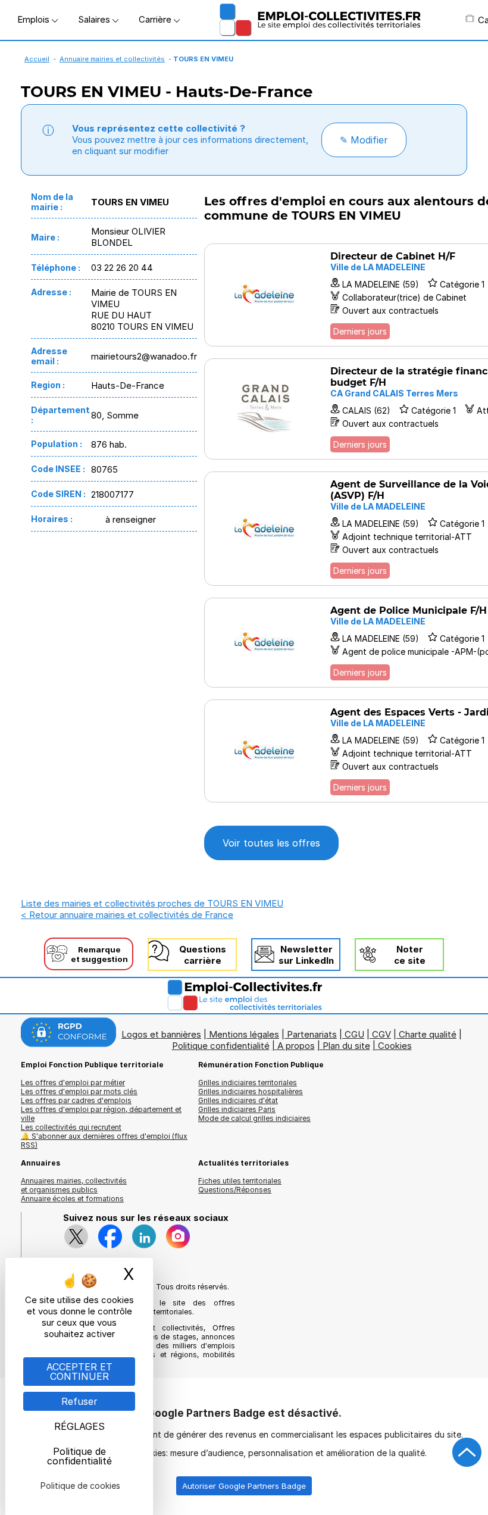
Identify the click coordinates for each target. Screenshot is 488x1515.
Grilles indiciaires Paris (237, 1109)
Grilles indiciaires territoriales (247, 1082)
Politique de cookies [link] (80, 1485)
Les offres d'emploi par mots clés (79, 1091)
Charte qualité (427, 1034)
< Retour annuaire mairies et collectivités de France (127, 914)
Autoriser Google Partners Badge (244, 1486)
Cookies (395, 1045)
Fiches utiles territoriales (239, 1180)
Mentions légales (244, 1034)
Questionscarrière (202, 955)
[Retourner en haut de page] (467, 1452)
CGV (381, 1034)
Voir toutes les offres (271, 843)
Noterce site (410, 955)
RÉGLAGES (79, 1426)
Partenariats (312, 1034)
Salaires (95, 19)
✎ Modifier (364, 140)
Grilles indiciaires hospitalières (250, 1091)
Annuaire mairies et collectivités (112, 59)
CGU (354, 1034)
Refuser (79, 1401)
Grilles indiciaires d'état (238, 1100)
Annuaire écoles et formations (72, 1198)
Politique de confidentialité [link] (79, 1456)
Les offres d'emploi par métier (73, 1082)
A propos (296, 1045)
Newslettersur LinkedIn (306, 955)
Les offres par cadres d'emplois (76, 1100)
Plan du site (346, 1045)
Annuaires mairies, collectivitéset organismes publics (74, 1185)
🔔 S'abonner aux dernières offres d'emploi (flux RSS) (104, 1140)
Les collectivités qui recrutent (71, 1127)
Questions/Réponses (234, 1189)
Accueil (36, 59)
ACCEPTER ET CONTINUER (79, 1371)
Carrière (156, 19)
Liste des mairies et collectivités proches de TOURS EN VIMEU (152, 903)
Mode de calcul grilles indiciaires (254, 1118)
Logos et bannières (161, 1034)
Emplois (34, 19)
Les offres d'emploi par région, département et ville (101, 1114)
